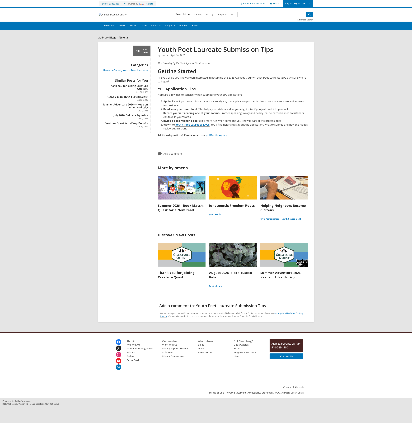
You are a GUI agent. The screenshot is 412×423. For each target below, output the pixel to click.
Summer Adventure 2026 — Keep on (125, 106)
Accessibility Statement (261, 392)
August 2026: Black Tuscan (126, 96)
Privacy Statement (235, 392)
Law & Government (291, 219)
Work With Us (169, 344)
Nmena (123, 37)
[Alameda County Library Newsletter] (118, 367)
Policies (130, 352)
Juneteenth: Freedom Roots (232, 205)
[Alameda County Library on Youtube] (118, 361)
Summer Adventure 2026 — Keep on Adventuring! (282, 275)
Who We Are (133, 344)
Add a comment (173, 153)
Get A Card (132, 360)
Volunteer (167, 352)
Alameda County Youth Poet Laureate (125, 70)
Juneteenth (215, 214)
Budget (130, 356)
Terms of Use (216, 392)
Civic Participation (269, 219)
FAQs (237, 348)
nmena (165, 55)
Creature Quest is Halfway (125, 123)
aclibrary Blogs (107, 37)
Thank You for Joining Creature (128, 87)
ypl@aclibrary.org (216, 135)
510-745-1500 (280, 347)
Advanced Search (305, 19)
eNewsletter (205, 352)
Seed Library (215, 286)
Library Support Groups (175, 348)
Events (195, 25)
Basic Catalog (241, 344)
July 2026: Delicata (130, 115)
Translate (148, 3)
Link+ (236, 356)
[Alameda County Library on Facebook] (118, 342)
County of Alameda (293, 387)
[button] (252, 3)
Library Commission (173, 356)
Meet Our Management (139, 348)
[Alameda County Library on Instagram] (118, 354)
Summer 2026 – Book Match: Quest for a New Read (181, 207)
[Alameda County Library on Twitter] (118, 348)
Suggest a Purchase (245, 352)
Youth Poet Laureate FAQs (192, 124)
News (201, 348)
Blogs (201, 344)
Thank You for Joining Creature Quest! (176, 275)
